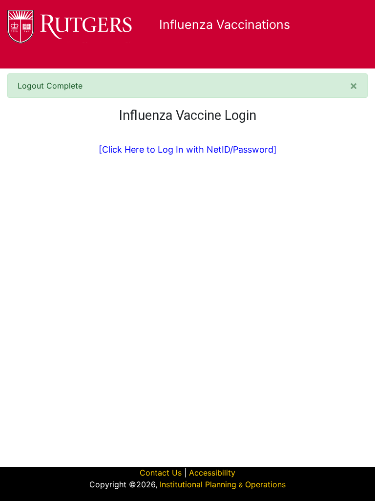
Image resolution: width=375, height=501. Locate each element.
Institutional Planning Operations (223, 484)
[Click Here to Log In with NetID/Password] (188, 149)
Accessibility (212, 473)
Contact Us (161, 473)
